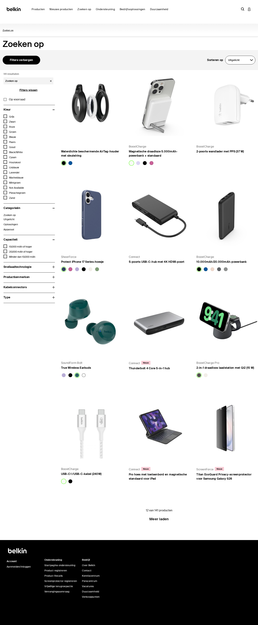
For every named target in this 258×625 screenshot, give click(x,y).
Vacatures (88, 586)
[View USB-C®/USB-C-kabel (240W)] (91, 428)
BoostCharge (137, 146)
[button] (243, 9)
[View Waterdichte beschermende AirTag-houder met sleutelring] (91, 105)
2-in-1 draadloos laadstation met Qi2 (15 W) (225, 368)
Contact (86, 570)
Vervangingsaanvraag (57, 591)
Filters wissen (28, 90)
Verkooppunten (91, 596)
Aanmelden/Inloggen (19, 566)
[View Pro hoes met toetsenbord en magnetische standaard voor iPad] (159, 428)
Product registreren (55, 570)
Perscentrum (89, 581)
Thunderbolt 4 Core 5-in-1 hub (149, 368)
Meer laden (159, 519)
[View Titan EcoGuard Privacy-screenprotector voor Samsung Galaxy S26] (226, 428)
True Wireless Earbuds (76, 368)
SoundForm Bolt (71, 363)
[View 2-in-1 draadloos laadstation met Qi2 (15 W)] (226, 322)
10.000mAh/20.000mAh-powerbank (221, 262)
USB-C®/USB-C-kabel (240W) (81, 474)
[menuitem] (62, 11)
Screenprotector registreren (60, 581)
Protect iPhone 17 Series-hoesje (82, 262)
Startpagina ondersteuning (59, 565)
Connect (134, 257)
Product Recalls (53, 575)
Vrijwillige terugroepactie (58, 586)
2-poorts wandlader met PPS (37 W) (220, 151)
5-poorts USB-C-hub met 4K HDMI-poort (156, 262)
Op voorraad (17, 99)
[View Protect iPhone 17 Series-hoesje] (91, 216)
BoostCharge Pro (207, 363)
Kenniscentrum (91, 575)
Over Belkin (88, 565)
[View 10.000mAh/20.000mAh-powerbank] (226, 216)
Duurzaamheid (90, 591)
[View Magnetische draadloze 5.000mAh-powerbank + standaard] (159, 105)
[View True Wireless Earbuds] (91, 322)
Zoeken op (8, 30)
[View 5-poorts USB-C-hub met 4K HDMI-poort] (159, 216)
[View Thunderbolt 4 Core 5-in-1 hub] (159, 322)
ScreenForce (204, 469)
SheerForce (69, 257)
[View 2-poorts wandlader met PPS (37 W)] (226, 105)
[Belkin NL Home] (14, 9)
